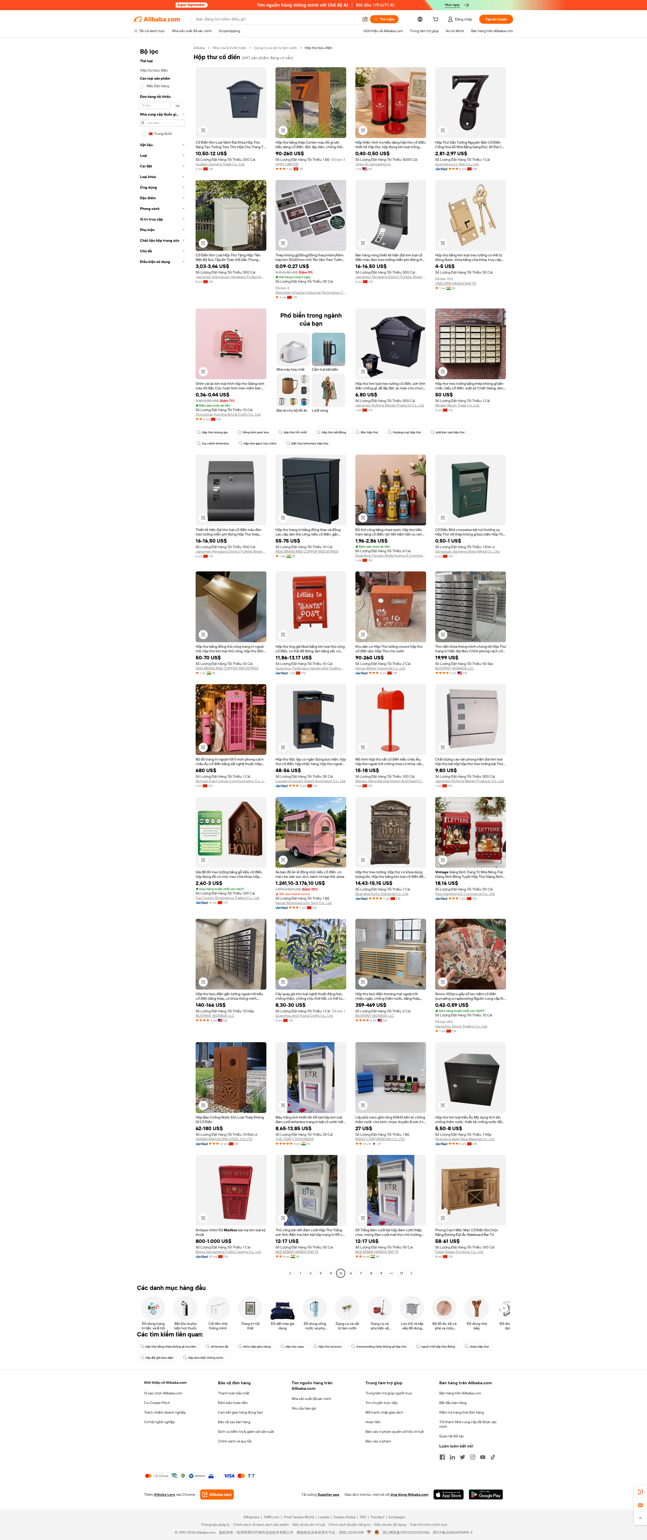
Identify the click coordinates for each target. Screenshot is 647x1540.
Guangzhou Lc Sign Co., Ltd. (457, 164)
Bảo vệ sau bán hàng (234, 1422)
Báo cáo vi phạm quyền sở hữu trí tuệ (394, 1432)
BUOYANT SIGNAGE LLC (454, 668)
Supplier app (328, 1494)
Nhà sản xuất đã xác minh (311, 1399)
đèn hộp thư (369, 432)
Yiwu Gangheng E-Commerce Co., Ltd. (465, 894)
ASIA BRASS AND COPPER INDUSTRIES (306, 551)
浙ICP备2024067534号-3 (452, 1532)
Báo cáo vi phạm (378, 1441)
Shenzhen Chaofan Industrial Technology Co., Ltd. (310, 293)
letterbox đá (219, 1346)
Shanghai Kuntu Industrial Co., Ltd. (382, 894)
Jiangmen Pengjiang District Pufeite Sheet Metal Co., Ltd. (390, 277)
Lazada (323, 1517)
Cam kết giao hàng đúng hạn (240, 1412)
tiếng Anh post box (255, 432)
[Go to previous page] (290, 1273)
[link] (640, 1492)
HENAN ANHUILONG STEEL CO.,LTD (224, 1139)
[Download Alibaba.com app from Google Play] (486, 1494)
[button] (365, 19)
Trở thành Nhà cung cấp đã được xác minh (468, 1424)
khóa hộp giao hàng (257, 1346)
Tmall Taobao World (299, 1517)
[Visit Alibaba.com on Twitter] (462, 1457)
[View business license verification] (369, 1532)
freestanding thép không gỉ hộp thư (381, 1346)
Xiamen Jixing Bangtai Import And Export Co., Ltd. (390, 781)
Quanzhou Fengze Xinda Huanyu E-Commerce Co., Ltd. (390, 555)
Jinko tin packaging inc (373, 164)
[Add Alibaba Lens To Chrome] (217, 1494)
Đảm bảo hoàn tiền (233, 1403)
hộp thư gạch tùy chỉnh (260, 443)
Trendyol (377, 1517)
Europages (396, 1517)
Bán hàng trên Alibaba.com (460, 1393)
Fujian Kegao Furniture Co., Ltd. (459, 1252)
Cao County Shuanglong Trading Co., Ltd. (228, 898)
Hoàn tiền (373, 1422)
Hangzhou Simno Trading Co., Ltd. (461, 1026)
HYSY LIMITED (286, 164)
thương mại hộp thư (407, 432)
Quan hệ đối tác (451, 1436)
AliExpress (251, 1517)
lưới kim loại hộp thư (450, 432)
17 (401, 1273)
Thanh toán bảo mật (233, 1393)
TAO (363, 1517)
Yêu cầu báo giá (304, 1408)
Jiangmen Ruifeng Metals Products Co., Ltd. (389, 405)
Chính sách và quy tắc (235, 1441)
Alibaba (199, 48)
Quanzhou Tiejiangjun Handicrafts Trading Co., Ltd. (310, 668)
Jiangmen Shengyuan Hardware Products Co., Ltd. (231, 277)
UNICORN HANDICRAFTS (455, 283)
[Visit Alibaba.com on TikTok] (493, 1457)
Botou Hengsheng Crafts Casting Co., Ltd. (228, 1252)
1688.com (271, 1517)
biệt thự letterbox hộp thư (309, 443)
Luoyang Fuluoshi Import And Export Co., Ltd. (310, 781)
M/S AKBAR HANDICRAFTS (296, 1252)
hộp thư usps (294, 1346)
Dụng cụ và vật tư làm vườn (275, 48)
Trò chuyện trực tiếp (381, 1403)
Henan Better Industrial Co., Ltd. (380, 668)
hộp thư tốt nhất (295, 432)
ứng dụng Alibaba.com (409, 1494)
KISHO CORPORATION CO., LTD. (380, 1139)
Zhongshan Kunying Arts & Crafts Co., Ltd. (228, 414)
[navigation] (162, 661)
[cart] (436, 20)
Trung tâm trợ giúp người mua (388, 1393)
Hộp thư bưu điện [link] (318, 48)
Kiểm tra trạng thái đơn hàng (461, 1412)
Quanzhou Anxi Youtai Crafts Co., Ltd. (304, 1016)
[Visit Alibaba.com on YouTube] (483, 1457)
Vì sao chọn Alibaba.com (163, 1393)
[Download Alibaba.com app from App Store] (448, 1494)
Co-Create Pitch (157, 1403)
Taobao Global (344, 1517)
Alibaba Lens (164, 1494)
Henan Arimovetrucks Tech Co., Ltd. (303, 903)
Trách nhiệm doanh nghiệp (165, 1412)
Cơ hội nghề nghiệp (159, 1422)
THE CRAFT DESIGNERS (294, 1139)
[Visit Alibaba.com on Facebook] (442, 1457)
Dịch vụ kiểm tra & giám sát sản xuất (246, 1432)
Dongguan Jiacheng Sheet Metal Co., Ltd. (467, 551)
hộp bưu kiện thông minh (205, 1357)
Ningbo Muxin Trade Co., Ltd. (457, 405)
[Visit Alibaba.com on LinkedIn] (452, 1457)
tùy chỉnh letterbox (215, 443)
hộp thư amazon (330, 1346)
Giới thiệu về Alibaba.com (165, 1382)
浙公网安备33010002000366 (406, 1532)
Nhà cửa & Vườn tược (229, 48)
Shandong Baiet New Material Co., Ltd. (465, 1139)
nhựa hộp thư (479, 1346)
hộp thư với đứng (334, 432)
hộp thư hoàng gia (215, 432)
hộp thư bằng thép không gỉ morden (170, 1346)
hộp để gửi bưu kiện (159, 1357)
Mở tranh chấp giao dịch (384, 1412)
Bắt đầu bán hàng (453, 1403)
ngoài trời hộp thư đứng (438, 1346)
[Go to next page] (411, 1273)
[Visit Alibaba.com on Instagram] (473, 1457)
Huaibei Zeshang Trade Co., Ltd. (220, 164)
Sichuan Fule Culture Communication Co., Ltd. (231, 781)
